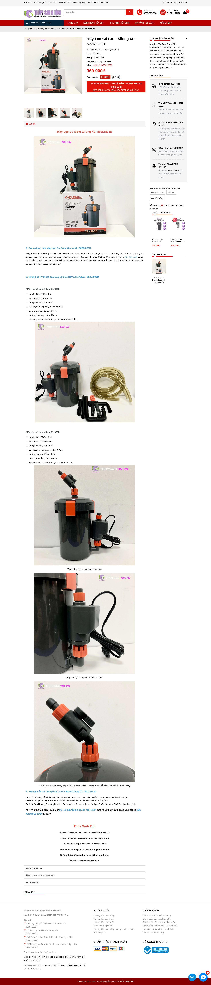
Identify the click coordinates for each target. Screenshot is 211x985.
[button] (84, 124)
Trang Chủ (72, 23)
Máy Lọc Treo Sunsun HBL (158, 240)
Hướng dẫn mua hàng (104, 915)
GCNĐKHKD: (30, 965)
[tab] (84, 124)
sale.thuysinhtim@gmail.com (44, 952)
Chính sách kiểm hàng (153, 932)
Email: (27, 952)
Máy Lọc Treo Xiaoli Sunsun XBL (176, 240)
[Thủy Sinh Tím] (42, 13)
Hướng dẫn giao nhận (104, 922)
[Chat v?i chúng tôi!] (203, 977)
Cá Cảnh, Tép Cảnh (144, 23)
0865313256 (173, 170)
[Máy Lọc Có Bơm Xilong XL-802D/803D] (159, 266)
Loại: (89, 53)
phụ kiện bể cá (157, 198)
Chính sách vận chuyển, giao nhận (159, 922)
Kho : (89, 65)
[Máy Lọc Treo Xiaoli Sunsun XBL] (178, 224)
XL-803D (116, 77)
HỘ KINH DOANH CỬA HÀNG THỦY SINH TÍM (46, 915)
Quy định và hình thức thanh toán (158, 929)
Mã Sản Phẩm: (94, 49)
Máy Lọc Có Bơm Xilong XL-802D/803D (159, 280)
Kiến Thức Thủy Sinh (93, 23)
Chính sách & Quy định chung (157, 915)
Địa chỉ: (27, 920)
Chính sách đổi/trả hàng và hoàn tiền (160, 925)
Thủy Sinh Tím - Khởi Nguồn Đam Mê (42, 910)
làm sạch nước (157, 192)
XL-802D (105, 77)
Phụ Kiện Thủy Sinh (120, 23)
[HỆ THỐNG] (170, 12)
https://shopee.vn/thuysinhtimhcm (91, 849)
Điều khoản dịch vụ (103, 925)
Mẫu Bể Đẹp (166, 23)
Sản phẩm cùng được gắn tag (165, 188)
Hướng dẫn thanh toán (104, 919)
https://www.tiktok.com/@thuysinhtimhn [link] (88, 855)
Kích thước (92, 77)
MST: (26, 957)
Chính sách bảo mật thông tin (157, 919)
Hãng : (90, 57)
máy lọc (171, 192)
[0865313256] (147, 12)
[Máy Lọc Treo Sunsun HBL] (159, 224)
